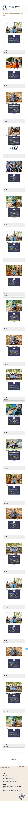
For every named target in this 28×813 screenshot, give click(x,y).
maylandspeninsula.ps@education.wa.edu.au (12, 786)
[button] (2, 0)
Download (14, 36)
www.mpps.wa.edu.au (10, 787)
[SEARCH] (26, 3)
